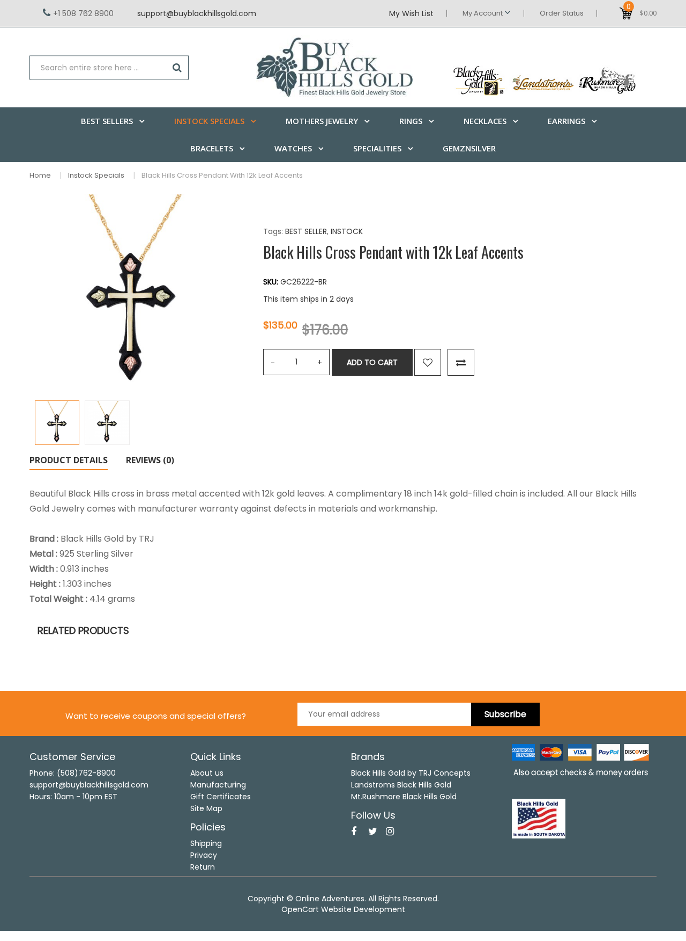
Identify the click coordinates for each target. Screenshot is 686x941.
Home (40, 175)
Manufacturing (218, 784)
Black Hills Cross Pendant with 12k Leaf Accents (222, 175)
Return (202, 867)
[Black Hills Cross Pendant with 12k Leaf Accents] (57, 422)
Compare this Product (461, 362)
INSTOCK (347, 231)
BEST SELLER (306, 231)
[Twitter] (372, 831)
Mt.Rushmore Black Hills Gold (404, 796)
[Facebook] (353, 831)
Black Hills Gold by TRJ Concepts (411, 773)
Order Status (562, 13)
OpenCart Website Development (343, 909)
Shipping (206, 843)
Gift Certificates (220, 796)
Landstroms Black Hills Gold (401, 784)
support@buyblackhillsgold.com (196, 13)
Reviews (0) (150, 460)
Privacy (203, 855)
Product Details (68, 460)
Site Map (206, 808)
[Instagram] (390, 831)
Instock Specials (96, 175)
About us (206, 773)
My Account (483, 13)
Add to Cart (372, 362)
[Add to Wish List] (427, 362)
